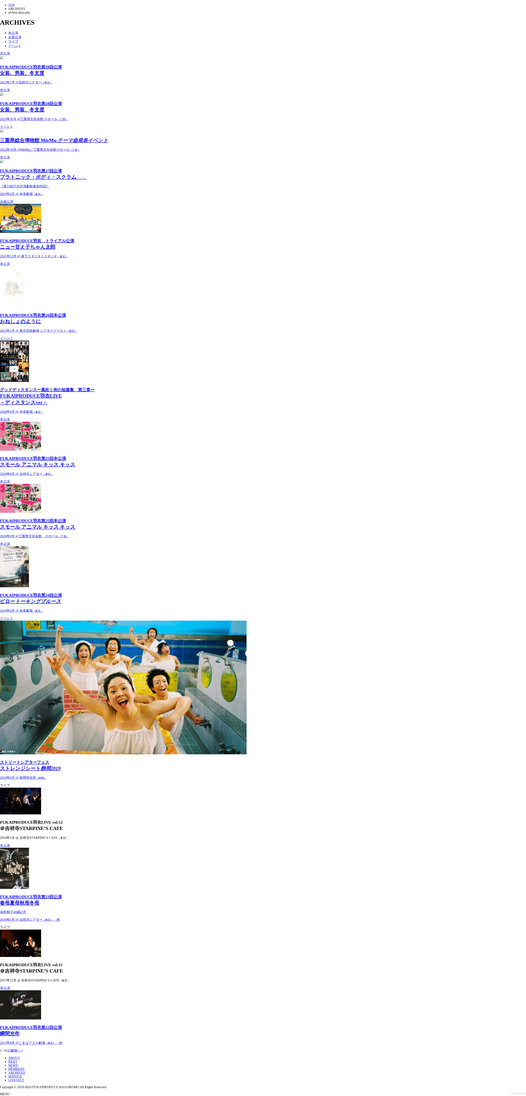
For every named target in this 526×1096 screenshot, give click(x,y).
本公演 (13, 33)
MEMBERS (16, 1069)
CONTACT (16, 1080)
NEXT (12, 1061)
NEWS (13, 1065)
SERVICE (15, 1076)
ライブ (13, 41)
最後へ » (17, 1050)
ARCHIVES (16, 1072)
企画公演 (14, 37)
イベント (14, 46)
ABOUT (14, 1058)
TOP (11, 5)
